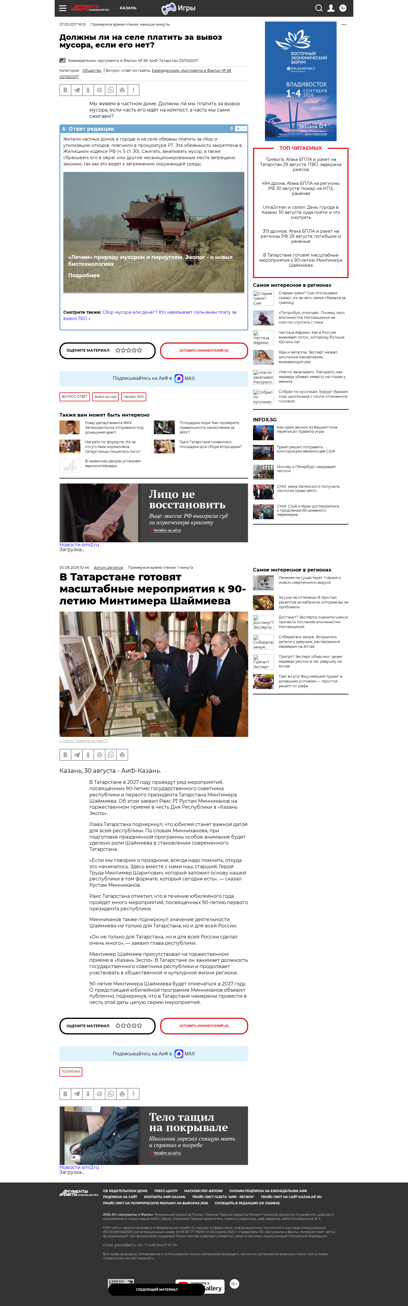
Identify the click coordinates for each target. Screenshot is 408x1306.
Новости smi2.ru (79, 545)
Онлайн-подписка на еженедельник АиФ (268, 1191)
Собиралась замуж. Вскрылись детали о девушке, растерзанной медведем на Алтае (309, 642)
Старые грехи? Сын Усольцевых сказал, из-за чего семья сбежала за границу (312, 298)
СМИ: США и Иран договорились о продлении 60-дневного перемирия (308, 510)
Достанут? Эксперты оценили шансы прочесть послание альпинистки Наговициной (313, 622)
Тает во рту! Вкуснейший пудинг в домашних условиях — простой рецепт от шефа (310, 681)
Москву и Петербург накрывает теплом (306, 469)
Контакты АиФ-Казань (164, 1197)
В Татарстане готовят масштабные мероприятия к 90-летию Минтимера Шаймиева (300, 260)
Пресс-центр (165, 1191)
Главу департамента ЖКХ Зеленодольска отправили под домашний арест (114, 427)
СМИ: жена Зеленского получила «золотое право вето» (308, 488)
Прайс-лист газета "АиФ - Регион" (223, 1197)
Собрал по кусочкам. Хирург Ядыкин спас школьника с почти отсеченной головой (313, 396)
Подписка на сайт (120, 1197)
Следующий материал (157, 1290)
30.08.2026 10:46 (74, 567)
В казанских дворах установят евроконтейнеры (113, 463)
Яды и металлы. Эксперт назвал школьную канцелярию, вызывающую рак (308, 357)
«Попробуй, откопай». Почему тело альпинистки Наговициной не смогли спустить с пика (312, 317)
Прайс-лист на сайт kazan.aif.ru (291, 1197)
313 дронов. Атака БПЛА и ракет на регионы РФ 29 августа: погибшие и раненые (301, 236)
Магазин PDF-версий (203, 1191)
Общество (92, 70)
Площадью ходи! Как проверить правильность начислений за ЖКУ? (209, 427)
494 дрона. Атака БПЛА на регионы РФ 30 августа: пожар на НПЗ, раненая (301, 188)
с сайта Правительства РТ (83, 740)
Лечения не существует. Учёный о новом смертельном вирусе (310, 580)
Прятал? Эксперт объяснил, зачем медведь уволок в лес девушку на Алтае (310, 661)
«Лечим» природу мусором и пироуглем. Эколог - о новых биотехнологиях (150, 260)
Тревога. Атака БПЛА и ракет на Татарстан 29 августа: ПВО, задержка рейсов (300, 164)
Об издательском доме (125, 1191)
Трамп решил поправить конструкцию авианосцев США (306, 449)
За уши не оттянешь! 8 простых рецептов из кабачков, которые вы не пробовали (313, 602)
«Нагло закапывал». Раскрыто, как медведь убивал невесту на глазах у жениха (312, 377)
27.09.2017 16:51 (72, 24)
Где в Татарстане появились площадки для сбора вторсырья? (211, 444)
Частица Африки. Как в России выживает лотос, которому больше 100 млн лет (311, 337)
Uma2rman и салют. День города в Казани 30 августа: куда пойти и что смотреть (301, 212)
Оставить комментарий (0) (204, 351)
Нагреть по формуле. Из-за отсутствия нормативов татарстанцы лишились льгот (112, 447)
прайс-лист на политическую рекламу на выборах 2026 (155, 1203)
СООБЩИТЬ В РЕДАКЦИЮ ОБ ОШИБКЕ (247, 1203)
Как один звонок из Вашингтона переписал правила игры (307, 429)
